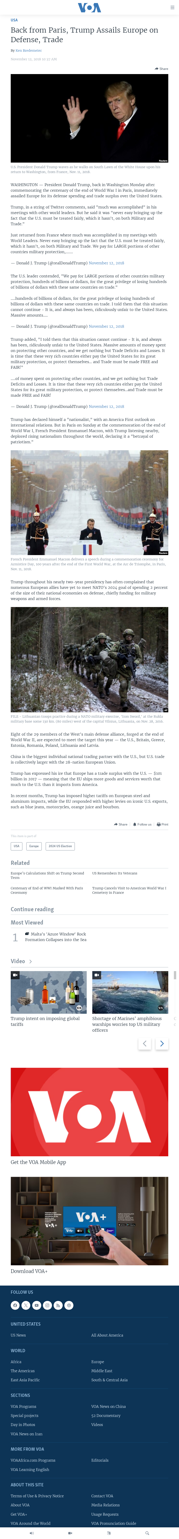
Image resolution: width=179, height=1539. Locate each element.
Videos (97, 1425)
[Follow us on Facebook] (15, 1305)
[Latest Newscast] (32, 1533)
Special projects (24, 1415)
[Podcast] (68, 1305)
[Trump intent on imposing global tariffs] (49, 992)
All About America (107, 1335)
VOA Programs (23, 1406)
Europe (97, 1362)
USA (14, 20)
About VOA (20, 1505)
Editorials (100, 1460)
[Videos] (70, 1533)
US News (18, 1335)
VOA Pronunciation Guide (113, 1523)
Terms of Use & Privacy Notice (37, 1496)
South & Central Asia (109, 1380)
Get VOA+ (19, 1514)
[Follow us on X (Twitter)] (25, 1305)
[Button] (161, 69)
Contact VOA (102, 1496)
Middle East (101, 1371)
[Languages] (109, 1533)
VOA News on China (108, 1406)
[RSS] (58, 1305)
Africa (16, 1362)
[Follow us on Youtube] (36, 1305)
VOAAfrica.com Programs (33, 1460)
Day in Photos (23, 1425)
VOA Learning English (30, 1469)
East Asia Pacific (25, 1380)
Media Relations (105, 1505)
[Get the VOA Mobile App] (89, 1112)
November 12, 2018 (106, 263)
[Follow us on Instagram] (47, 1305)
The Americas (23, 1371)
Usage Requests (105, 1514)
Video (18, 962)
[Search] (147, 1533)
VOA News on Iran (26, 1434)
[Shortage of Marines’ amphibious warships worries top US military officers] (130, 992)
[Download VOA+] (89, 1221)
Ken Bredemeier (29, 50)
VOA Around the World (31, 1523)
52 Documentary (105, 1415)
